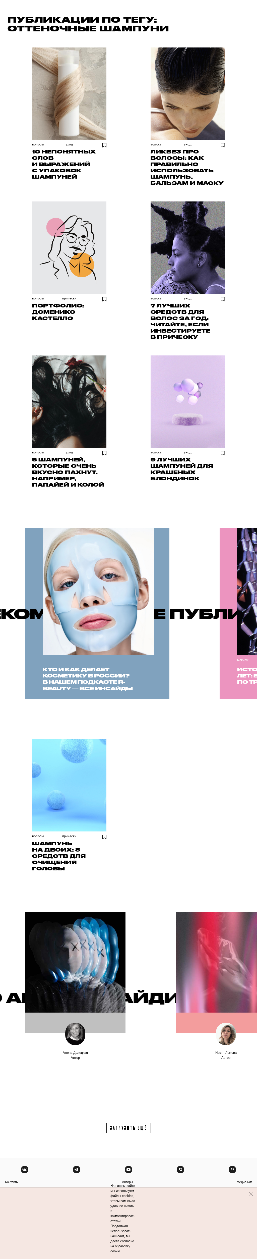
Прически (69, 298)
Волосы (38, 144)
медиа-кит (244, 1182)
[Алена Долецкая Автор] (75, 972)
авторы (127, 1182)
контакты (11, 1182)
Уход (69, 144)
